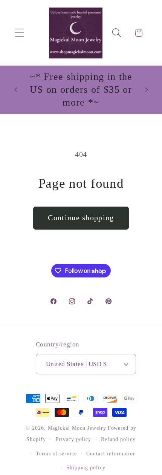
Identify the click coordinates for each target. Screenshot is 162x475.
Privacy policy (73, 439)
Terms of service (56, 453)
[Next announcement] (146, 89)
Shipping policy (85, 467)
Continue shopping (81, 218)
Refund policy (118, 439)
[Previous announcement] (16, 89)
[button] (19, 33)
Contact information (111, 453)
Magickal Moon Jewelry (77, 428)
